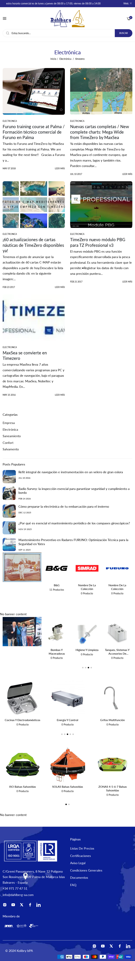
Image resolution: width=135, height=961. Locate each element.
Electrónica (65, 58)
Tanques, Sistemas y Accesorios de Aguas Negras (87, 651)
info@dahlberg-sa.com (18, 895)
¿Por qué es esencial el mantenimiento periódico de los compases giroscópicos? (74, 523)
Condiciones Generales (86, 870)
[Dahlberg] (67, 18)
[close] (130, 4)
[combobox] (67, 33)
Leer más (60, 168)
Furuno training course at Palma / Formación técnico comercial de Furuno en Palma (34, 132)
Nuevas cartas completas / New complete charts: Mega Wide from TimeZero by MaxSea (99, 132)
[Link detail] (6, 905)
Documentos (79, 877)
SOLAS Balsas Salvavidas (67, 786)
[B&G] (56, 568)
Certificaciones (80, 856)
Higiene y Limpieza (56, 649)
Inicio (53, 58)
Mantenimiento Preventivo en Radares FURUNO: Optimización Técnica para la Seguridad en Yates (73, 542)
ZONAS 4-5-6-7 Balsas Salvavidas (112, 788)
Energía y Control (22, 720)
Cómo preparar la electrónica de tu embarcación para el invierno (63, 506)
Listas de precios (82, 848)
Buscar (123, 33)
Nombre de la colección (87, 586)
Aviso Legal (77, 863)
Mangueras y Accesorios (117, 651)
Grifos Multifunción (67, 720)
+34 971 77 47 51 (15, 888)
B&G (57, 585)
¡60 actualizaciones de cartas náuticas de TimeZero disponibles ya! (33, 245)
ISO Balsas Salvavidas (22, 786)
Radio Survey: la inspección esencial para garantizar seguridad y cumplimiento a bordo (74, 491)
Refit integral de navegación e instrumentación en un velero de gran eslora (70, 472)
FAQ (73, 885)
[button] (82, 667)
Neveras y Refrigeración (112, 720)
